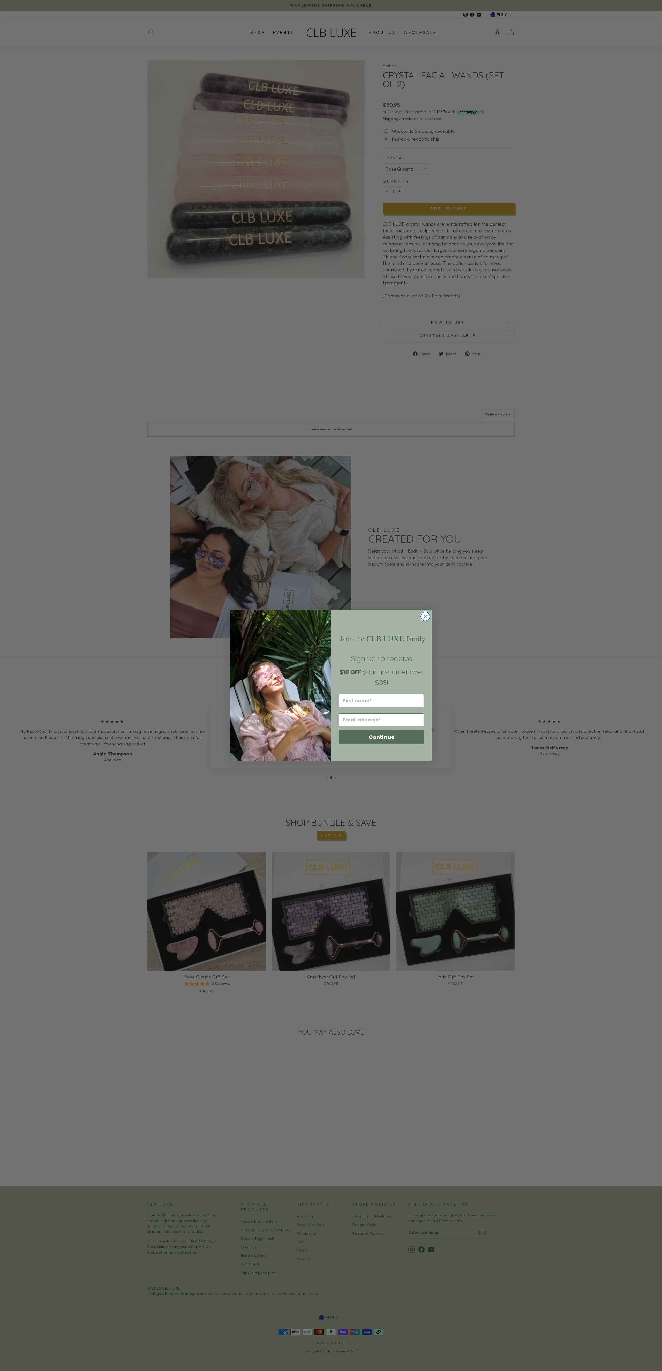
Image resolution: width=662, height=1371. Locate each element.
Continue (381, 737)
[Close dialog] (425, 616)
